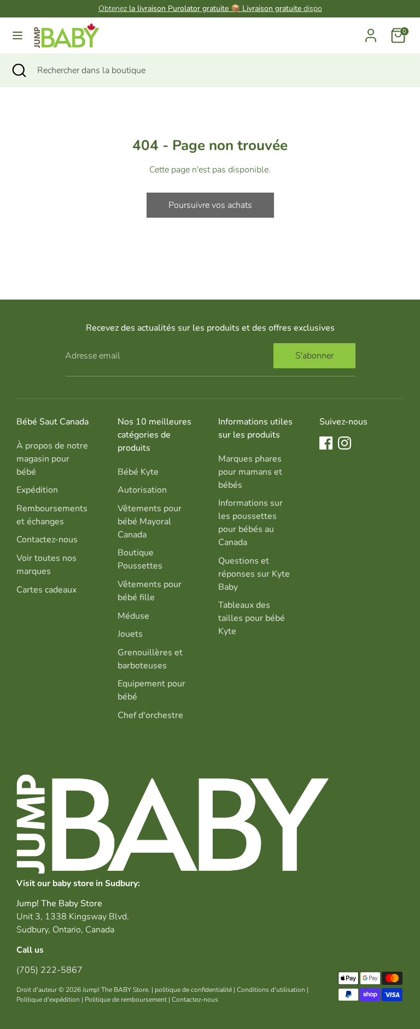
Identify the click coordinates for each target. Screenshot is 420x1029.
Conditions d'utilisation (271, 989)
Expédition (37, 490)
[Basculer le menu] (17, 35)
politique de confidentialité (193, 989)
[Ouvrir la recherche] (18, 70)
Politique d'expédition (48, 999)
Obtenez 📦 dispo (210, 8)
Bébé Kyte (138, 472)
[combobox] (220, 70)
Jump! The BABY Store (115, 989)
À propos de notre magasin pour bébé (52, 459)
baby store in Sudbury (95, 883)
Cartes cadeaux (46, 590)
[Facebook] (325, 443)
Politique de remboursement (126, 999)
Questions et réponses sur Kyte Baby (254, 574)
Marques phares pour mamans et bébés (250, 472)
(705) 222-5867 (49, 970)
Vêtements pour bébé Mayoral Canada (150, 521)
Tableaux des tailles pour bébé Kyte (251, 618)
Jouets (130, 634)
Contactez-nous (47, 540)
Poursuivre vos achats (210, 205)
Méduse (133, 616)
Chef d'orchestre (150, 715)
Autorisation (142, 490)
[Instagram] (344, 443)
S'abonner (314, 356)
